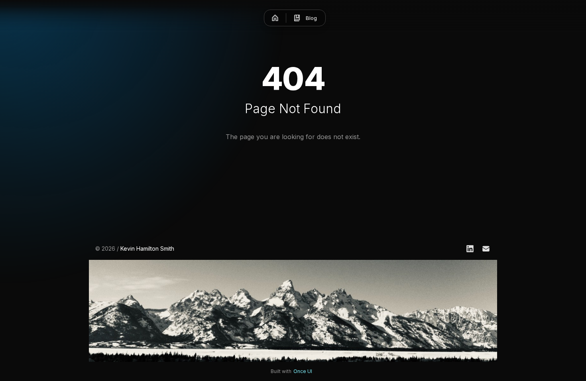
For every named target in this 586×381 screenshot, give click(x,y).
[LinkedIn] (470, 248)
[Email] (486, 248)
